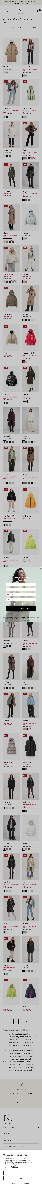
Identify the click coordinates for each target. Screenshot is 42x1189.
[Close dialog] (40, 568)
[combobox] (9, 594)
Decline (20, 1178)
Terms (25, 620)
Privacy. (28, 620)
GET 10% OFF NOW (21, 608)
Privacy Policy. (10, 1167)
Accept (20, 1173)
